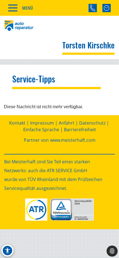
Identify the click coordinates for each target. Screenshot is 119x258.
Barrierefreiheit (80, 130)
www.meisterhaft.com (72, 140)
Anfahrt (66, 123)
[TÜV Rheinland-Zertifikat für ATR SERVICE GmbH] (72, 209)
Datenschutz (92, 123)
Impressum (42, 123)
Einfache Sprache (41, 130)
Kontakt (17, 123)
